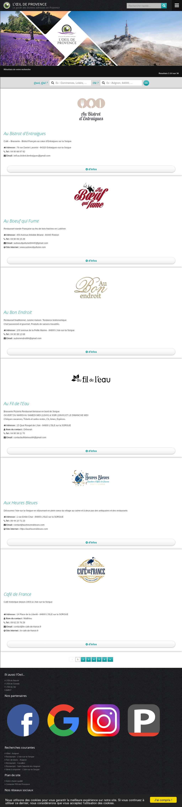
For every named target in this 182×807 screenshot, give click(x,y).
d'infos (92, 169)
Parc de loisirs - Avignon (16, 760)
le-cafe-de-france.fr (29, 630)
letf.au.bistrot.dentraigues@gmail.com (32, 155)
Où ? (96, 83)
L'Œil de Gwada (12, 684)
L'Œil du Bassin (12, 680)
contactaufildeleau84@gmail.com (30, 437)
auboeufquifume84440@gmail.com (31, 243)
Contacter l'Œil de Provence (18, 784)
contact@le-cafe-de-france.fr (27, 626)
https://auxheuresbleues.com (34, 529)
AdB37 (8, 690)
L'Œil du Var (11, 687)
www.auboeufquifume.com (33, 247)
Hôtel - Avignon (12, 753)
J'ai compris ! (163, 800)
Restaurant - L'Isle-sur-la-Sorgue (20, 757)
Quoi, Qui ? (41, 83)
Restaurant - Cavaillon (15, 763)
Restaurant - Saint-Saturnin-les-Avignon (23, 766)
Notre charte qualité (14, 781)
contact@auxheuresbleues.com (29, 525)
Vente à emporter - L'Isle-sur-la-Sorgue (22, 769)
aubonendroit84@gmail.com (27, 338)
